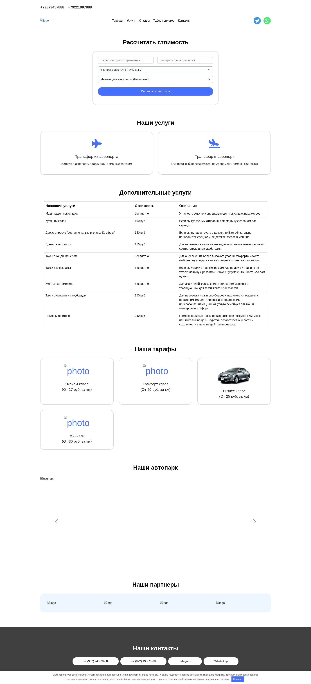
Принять (237, 679)
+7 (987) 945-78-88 (95, 661)
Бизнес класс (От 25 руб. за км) (234, 393)
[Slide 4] (158, 562)
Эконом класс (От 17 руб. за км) (77, 387)
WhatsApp (221, 661)
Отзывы (144, 20)
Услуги (131, 20)
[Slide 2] (145, 562)
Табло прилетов (163, 20)
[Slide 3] (152, 562)
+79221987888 (80, 7)
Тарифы (117, 20)
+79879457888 (52, 7)
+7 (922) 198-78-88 (143, 661)
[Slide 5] (165, 562)
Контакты (184, 20)
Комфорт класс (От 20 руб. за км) (155, 387)
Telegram (185, 661)
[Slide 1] (139, 562)
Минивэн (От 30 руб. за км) (77, 438)
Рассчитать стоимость (155, 91)
